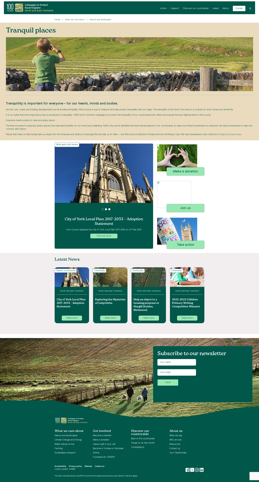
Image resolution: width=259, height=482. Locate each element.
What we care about (74, 20)
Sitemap (88, 466)
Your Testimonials (178, 453)
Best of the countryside (142, 439)
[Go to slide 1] (103, 209)
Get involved (102, 431)
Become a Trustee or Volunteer (108, 448)
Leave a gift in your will (104, 444)
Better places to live (64, 444)
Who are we (175, 440)
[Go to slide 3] (109, 209)
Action (163, 8)
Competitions (137, 447)
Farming (59, 448)
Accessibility (60, 466)
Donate (239, 8)
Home (57, 20)
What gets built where (67, 145)
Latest (216, 8)
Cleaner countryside (65, 271)
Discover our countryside (195, 8)
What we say (175, 436)
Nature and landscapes (100, 20)
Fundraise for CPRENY (104, 457)
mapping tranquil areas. (231, 134)
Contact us (174, 448)
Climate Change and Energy (68, 440)
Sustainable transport (65, 453)
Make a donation (101, 440)
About (226, 8)
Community (99, 271)
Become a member (102, 436)
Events (96, 453)
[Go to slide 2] (106, 209)
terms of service (125, 476)
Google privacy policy (103, 476)
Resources (174, 444)
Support (175, 8)
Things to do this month (143, 443)
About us (175, 431)
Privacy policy (75, 466)
